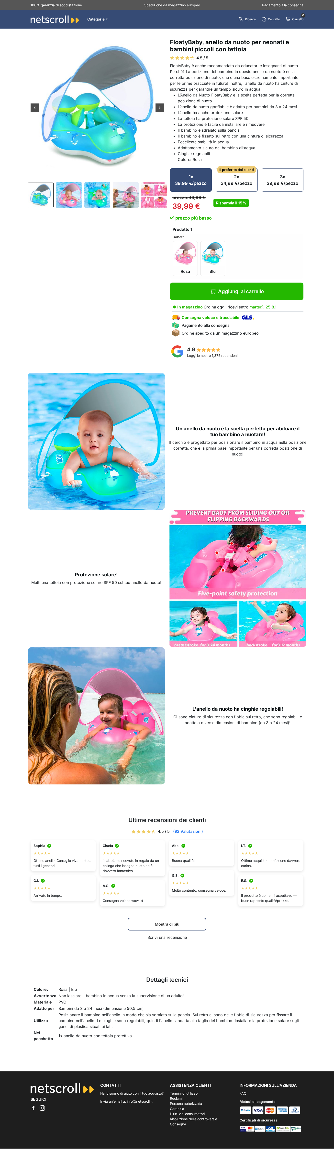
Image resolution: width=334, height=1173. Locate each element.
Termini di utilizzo (184, 1093)
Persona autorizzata (186, 1103)
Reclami (176, 1098)
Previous (35, 108)
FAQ (243, 1093)
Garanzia (177, 1109)
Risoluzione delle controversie (193, 1119)
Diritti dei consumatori (187, 1114)
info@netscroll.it (140, 1101)
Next (160, 108)
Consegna (178, 1124)
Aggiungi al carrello (241, 291)
